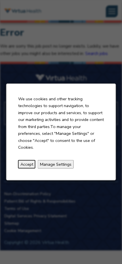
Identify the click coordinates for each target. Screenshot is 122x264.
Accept (26, 164)
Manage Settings (55, 164)
